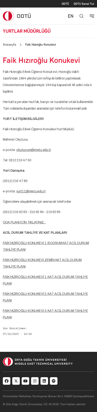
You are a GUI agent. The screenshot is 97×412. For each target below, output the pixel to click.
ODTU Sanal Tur (84, 4)
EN (70, 16)
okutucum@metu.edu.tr (33, 150)
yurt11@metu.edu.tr (30, 191)
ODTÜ (65, 4)
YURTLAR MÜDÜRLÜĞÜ (27, 31)
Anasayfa (9, 44)
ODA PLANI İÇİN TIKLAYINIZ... (24, 222)
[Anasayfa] (17, 16)
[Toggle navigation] (91, 16)
